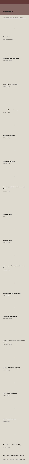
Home (4, 17)
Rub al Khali (6, 37)
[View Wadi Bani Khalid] (14, 205)
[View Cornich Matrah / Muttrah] (14, 409)
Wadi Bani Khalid (7, 214)
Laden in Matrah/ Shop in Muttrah (11, 367)
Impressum (22, 455)
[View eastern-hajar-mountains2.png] (14, 74)
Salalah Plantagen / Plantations (11, 58)
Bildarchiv (8, 11)
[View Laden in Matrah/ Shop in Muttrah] (14, 358)
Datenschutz (6, 457)
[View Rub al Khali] (14, 29)
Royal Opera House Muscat (10, 316)
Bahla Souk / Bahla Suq (9, 135)
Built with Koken (21, 459)
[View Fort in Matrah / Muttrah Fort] (14, 383)
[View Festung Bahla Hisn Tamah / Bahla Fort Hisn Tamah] (14, 177)
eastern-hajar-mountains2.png (10, 84)
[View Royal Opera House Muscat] (14, 307)
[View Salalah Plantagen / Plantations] (14, 51)
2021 (11, 17)
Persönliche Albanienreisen (13, 455)
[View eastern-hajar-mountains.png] (14, 100)
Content (7, 17)
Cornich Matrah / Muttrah (9, 419)
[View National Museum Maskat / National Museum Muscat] (14, 331)
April (13, 17)
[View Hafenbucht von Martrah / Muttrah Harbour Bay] (14, 256)
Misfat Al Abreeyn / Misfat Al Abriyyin (12, 445)
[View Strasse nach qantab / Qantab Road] (14, 284)
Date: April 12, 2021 (19, 17)
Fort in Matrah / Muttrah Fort (10, 393)
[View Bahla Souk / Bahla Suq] (14, 126)
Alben (4, 455)
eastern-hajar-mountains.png (10, 110)
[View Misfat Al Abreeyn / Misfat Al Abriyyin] (14, 435)
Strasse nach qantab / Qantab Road (12, 293)
